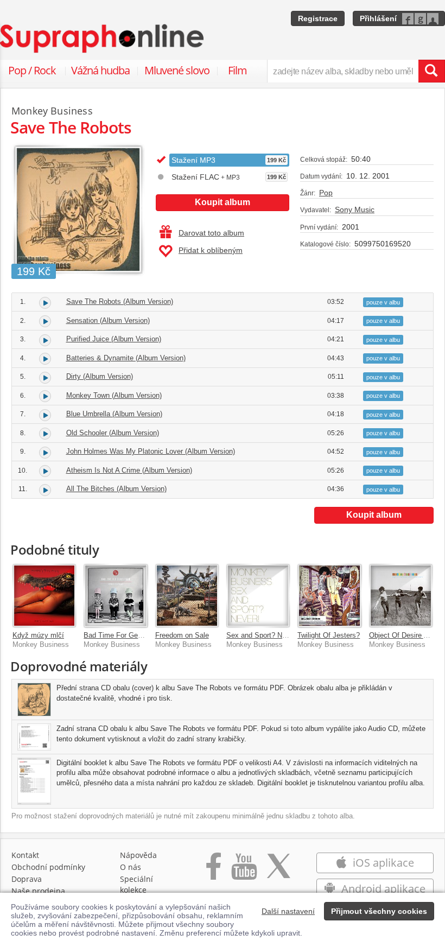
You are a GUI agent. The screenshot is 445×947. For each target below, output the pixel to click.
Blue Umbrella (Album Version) (114, 414)
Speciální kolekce (136, 884)
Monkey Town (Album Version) (114, 395)
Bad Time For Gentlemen (123, 635)
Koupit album (222, 202)
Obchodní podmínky (48, 867)
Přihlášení (378, 18)
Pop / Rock (32, 70)
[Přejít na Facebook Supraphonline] (213, 872)
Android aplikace (382, 888)
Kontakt (25, 855)
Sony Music (354, 209)
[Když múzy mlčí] (44, 595)
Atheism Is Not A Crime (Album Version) (129, 470)
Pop (326, 192)
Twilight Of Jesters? (328, 635)
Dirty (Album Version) (99, 376)
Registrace (318, 18)
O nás (130, 867)
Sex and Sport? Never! (262, 635)
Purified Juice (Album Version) (113, 339)
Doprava (26, 879)
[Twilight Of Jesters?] (329, 595)
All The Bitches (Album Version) (116, 489)
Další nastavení (288, 911)
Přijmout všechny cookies (379, 911)
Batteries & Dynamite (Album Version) (126, 358)
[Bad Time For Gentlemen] (115, 595)
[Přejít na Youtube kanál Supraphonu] (243, 872)
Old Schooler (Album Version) (112, 433)
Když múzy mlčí (38, 635)
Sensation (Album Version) (108, 320)
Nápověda (138, 855)
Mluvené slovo (176, 70)
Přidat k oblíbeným (211, 250)
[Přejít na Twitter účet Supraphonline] (278, 872)
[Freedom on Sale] (187, 595)
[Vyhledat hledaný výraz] (431, 71)
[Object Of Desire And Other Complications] (401, 595)
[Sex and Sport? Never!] (258, 595)
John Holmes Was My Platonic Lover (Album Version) (150, 451)
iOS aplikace (382, 862)
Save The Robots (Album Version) (119, 301)
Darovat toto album (211, 232)
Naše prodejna (38, 891)
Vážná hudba (100, 70)
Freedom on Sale (182, 635)
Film (237, 70)
